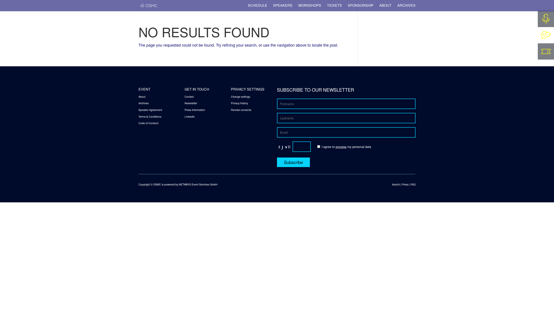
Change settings (240, 96)
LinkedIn (190, 116)
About (141, 96)
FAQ (413, 184)
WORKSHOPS (309, 5)
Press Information (195, 110)
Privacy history (239, 103)
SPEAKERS (282, 5)
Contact (189, 96)
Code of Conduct (148, 123)
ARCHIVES (406, 5)
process (341, 147)
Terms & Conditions (149, 116)
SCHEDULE (257, 5)
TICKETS (334, 5)
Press (405, 184)
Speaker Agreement (150, 110)
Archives (143, 103)
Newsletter (191, 103)
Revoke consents (241, 110)
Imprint (396, 184)
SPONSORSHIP (361, 5)
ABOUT (385, 5)
